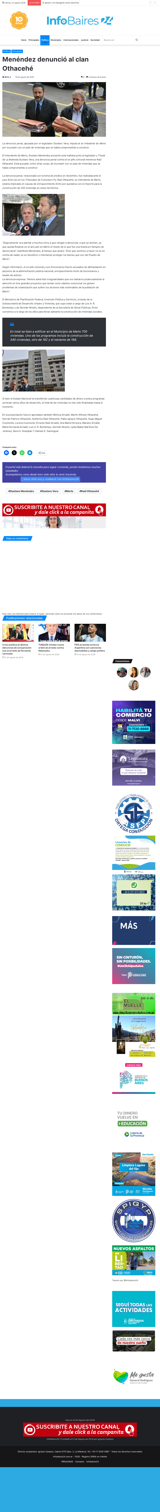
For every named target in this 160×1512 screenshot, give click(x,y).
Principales (34, 40)
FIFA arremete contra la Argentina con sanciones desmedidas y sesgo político (90, 647)
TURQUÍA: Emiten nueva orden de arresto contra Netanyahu (51, 647)
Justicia (84, 40)
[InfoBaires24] (80, 20)
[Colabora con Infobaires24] (54, 472)
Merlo (69, 491)
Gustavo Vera (50, 491)
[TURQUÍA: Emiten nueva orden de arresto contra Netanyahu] (54, 632)
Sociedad (95, 40)
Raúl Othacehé (90, 491)
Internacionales (71, 40)
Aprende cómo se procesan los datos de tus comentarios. (74, 614)
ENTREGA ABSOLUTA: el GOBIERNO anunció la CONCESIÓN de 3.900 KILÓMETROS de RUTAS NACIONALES (94, 2)
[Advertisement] (80, 1489)
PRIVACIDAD (67, 1461)
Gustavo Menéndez (22, 491)
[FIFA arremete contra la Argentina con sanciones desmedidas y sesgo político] (90, 632)
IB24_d (8, 77)
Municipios (56, 40)
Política (44, 40)
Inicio (23, 40)
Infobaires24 (92, 1461)
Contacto (79, 1461)
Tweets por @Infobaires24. (125, 1280)
